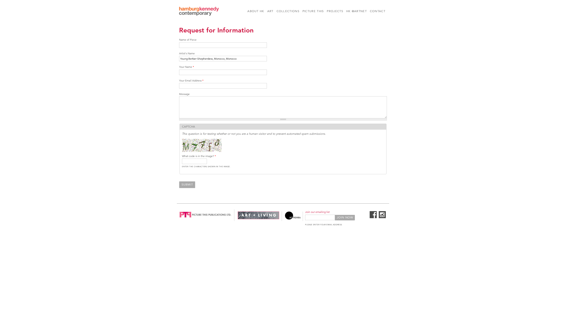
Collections (288, 11)
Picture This (313, 11)
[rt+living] (258, 218)
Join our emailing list (317, 212)
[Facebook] (373, 217)
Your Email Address (191, 80)
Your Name (186, 66)
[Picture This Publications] (205, 218)
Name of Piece (188, 39)
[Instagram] (382, 217)
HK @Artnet (356, 11)
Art (270, 11)
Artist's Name (187, 53)
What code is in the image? (199, 156)
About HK (255, 11)
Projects (335, 11)
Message (184, 94)
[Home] (199, 12)
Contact (377, 11)
